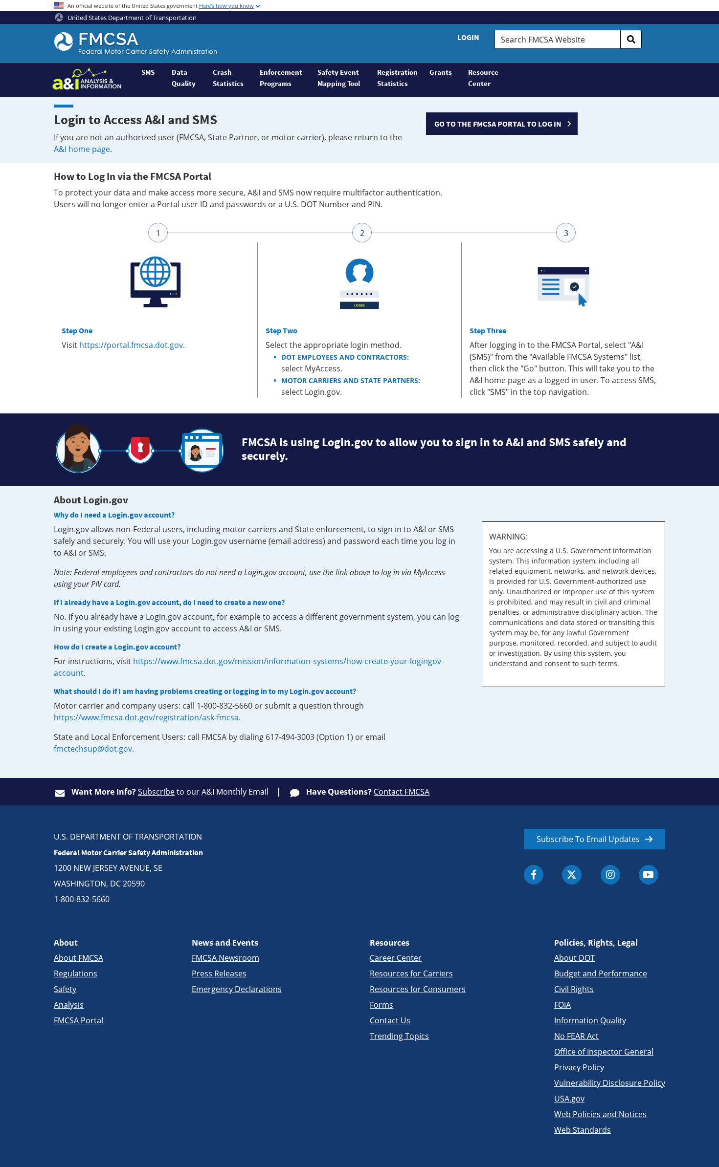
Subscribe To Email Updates (588, 839)
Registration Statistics (397, 77)
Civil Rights (574, 989)
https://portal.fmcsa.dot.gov (131, 345)
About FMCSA (78, 957)
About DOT (574, 957)
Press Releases (219, 973)
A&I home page (82, 149)
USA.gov (569, 1098)
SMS (148, 72)
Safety (65, 989)
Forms (381, 1004)
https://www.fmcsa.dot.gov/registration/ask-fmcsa (146, 717)
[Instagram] (610, 875)
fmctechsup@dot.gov (93, 748)
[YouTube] (648, 875)
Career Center (396, 957)
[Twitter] (572, 875)
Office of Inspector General (603, 1051)
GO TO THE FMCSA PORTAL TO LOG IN (498, 124)
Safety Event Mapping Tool (338, 77)
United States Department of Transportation (131, 17)
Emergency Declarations (237, 989)
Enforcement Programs (281, 77)
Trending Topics (399, 1036)
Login (468, 37)
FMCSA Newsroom (225, 957)
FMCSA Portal (78, 1020)
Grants (440, 72)
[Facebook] (533, 875)
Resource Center (483, 77)
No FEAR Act (576, 1036)
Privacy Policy (579, 1067)
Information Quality (590, 1020)
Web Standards (582, 1129)
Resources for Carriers (411, 973)
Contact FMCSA (401, 791)
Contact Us (390, 1020)
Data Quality (184, 77)
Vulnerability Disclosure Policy (609, 1083)
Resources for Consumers (418, 989)
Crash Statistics (228, 77)
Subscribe (156, 791)
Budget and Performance (600, 973)
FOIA (562, 1004)
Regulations (75, 973)
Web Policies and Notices (600, 1114)
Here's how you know (226, 5)
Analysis (69, 1004)
